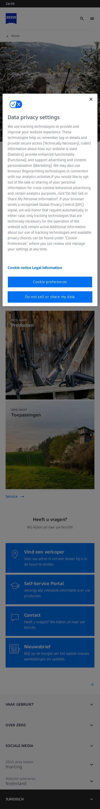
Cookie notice (20, 267)
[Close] (91, 99)
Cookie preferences (50, 282)
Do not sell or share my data (50, 297)
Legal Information (47, 267)
